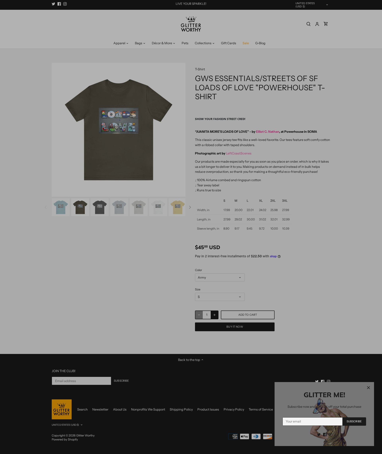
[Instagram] (330, 434)
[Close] (368, 387)
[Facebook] (324, 434)
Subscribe (354, 421)
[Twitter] (319, 434)
